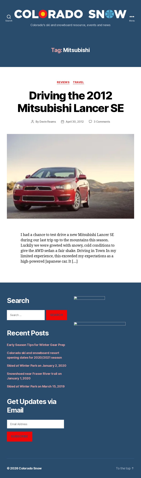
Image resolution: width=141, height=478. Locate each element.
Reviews (63, 82)
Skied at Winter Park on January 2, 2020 (36, 365)
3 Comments (102, 121)
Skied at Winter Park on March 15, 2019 (36, 386)
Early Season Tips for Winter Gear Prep (36, 345)
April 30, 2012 (75, 121)
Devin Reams (48, 121)
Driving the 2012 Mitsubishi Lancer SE (70, 102)
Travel (78, 82)
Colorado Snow (30, 468)
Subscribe (19, 436)
